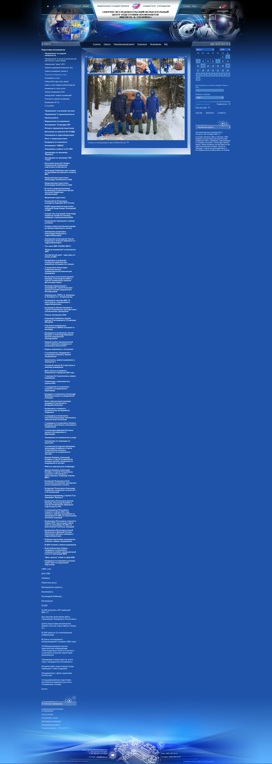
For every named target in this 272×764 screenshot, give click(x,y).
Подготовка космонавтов (53, 50)
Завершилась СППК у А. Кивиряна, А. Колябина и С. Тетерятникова (60, 296)
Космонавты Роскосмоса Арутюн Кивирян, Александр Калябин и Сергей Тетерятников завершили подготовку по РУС (59, 503)
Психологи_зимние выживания (57, 99)
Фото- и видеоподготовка (56, 139)
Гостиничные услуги (50, 718)
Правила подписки (202, 104)
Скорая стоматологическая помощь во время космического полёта (60, 227)
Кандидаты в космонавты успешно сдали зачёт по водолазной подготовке (60, 563)
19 (208, 70)
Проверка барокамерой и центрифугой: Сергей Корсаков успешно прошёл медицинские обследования (58, 288)
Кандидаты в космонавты (56, 142)
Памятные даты (49, 583)
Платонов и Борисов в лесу (56, 75)
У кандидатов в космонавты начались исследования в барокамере (57, 388)
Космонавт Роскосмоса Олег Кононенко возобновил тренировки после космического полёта (60, 483)
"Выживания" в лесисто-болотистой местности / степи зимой (60, 60)
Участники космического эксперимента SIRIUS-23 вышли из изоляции (59, 327)
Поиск (194, 6)
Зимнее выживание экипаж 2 (56, 71)
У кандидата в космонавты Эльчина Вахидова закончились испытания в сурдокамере (60, 425)
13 (213, 66)
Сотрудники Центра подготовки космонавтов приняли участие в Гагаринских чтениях (57, 682)
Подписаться (222, 104)
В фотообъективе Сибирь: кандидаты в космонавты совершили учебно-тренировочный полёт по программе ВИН (60, 551)
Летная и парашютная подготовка (59, 128)
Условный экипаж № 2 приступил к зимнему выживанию (60, 366)
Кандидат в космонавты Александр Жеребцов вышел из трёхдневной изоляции (60, 396)
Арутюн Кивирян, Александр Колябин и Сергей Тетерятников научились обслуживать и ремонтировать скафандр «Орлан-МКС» (60, 473)
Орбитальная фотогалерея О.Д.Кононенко (52, 710)
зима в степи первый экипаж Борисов (60, 85)
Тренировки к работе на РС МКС (59, 149)
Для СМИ (46, 573)
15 (223, 66)
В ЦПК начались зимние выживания (60, 545)
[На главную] (136, 10)
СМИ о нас (46, 569)
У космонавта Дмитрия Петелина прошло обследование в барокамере (59, 432)
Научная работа (51, 118)
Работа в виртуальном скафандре (59, 466)
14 (218, 66)
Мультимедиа (155, 44)
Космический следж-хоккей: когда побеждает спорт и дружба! (58, 667)
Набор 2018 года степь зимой (56, 81)
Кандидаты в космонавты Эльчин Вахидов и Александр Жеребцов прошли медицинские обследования (59, 335)
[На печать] (60, 6)
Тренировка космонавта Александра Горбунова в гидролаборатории (55, 233)
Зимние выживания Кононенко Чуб (59, 68)
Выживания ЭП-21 (52, 102)
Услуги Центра (47, 714)
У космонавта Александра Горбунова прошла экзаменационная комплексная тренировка (58, 270)
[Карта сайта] (54, 6)
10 (198, 66)
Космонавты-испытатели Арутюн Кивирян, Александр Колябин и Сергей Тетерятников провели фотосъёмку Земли (59, 279)
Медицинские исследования (57, 121)
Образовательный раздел (124, 44)
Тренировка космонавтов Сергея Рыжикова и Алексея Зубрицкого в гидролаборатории (60, 241)
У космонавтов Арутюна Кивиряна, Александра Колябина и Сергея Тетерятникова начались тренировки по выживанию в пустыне (60, 450)
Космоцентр (47, 601)
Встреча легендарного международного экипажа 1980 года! (59, 640)
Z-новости (222, 113)
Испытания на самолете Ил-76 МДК (60, 132)
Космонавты (47, 592)
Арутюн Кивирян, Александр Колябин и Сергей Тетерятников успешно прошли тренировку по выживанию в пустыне (59, 460)
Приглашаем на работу (51, 725)
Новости (107, 44)
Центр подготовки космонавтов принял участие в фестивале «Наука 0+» (59, 626)
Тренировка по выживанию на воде (60, 437)
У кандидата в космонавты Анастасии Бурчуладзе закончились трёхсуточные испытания (60, 417)
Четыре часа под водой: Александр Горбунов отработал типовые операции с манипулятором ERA (60, 215)
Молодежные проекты (52, 587)
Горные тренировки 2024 (55, 315)
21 (218, 70)
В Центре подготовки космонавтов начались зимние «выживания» (60, 540)
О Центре (97, 44)
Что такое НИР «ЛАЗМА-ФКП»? (58, 246)
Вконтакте (210, 113)
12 (208, 66)
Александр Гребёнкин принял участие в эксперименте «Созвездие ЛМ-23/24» (60, 320)
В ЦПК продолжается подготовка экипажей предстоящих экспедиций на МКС (60, 208)
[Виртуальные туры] (136, 763)
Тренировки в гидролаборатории (59, 135)
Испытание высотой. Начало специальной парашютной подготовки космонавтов (57, 165)
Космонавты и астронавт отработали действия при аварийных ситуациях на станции (59, 262)
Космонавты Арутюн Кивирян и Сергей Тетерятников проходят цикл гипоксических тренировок (60, 309)
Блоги (44, 689)
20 (213, 70)
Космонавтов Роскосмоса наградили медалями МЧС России (59, 202)
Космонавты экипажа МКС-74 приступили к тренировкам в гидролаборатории (57, 302)
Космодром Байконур (52, 596)
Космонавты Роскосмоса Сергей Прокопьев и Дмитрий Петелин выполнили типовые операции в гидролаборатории (59, 533)
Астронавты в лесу (52, 78)
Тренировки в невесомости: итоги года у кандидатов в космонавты (57, 661)
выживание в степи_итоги (55, 88)
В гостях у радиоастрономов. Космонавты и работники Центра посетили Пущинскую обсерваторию (59, 191)
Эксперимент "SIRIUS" (54, 145)
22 (223, 70)
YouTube (199, 113)
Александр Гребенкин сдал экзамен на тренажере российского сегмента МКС (60, 172)
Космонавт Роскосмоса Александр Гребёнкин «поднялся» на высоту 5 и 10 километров (60, 490)
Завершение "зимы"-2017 (55, 64)
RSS (212, 44)
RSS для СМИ (201, 107)
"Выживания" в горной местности (59, 114)
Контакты (186, 6)
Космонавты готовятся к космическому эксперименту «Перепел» (57, 410)
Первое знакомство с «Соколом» (59, 349)
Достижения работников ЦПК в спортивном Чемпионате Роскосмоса (59, 618)
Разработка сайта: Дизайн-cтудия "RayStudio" (199, 761)
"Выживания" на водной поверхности (55, 54)
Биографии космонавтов (51, 721)
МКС (166, 44)
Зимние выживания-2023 (55, 92)
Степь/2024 (49, 106)
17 (198, 70)
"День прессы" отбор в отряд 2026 (60, 557)
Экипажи (46, 578)
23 (228, 70)
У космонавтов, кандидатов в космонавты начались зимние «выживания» (58, 354)
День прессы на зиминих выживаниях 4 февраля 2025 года (59, 371)
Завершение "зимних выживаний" (58, 95)
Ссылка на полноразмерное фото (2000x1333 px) (107, 142)
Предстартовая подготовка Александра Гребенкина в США (58, 179)
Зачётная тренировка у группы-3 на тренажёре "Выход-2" (60, 496)
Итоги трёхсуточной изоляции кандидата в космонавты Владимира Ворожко (58, 403)
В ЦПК (44, 605)
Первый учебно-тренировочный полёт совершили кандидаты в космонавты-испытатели (59, 344)
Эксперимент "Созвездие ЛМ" (58, 125)
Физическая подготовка (55, 197)
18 (203, 70)
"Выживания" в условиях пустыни (60, 111)
